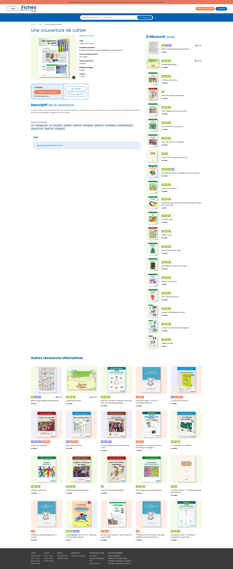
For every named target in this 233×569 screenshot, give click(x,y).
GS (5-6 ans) (35, 563)
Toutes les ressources (89, 17)
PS (51, 125)
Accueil (33, 24)
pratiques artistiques (125, 125)
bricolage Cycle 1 (42, 125)
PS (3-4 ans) (35, 558)
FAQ (90, 561)
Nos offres (93, 556)
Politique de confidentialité (117, 558)
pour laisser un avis (49, 145)
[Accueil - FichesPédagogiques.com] (28, 8)
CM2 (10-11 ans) (62, 558)
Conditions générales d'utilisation (120, 561)
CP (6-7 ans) (48, 556)
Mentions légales (114, 556)
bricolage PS (58, 125)
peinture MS (99, 125)
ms (32, 125)
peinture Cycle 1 (37, 129)
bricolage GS (60, 129)
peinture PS (77, 125)
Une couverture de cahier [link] (53, 24)
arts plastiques (110, 125)
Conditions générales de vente (119, 563)
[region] (53, 57)
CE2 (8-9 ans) (49, 561)
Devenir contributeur (78, 556)
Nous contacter (95, 563)
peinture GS (49, 129)
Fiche (40, 24)
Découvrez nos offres (205, 9)
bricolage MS (88, 125)
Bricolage (67, 125)
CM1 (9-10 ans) (62, 556)
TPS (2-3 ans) (35, 556)
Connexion (221, 9)
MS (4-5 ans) (35, 561)
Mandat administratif (96, 558)
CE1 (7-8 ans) (48, 558)
